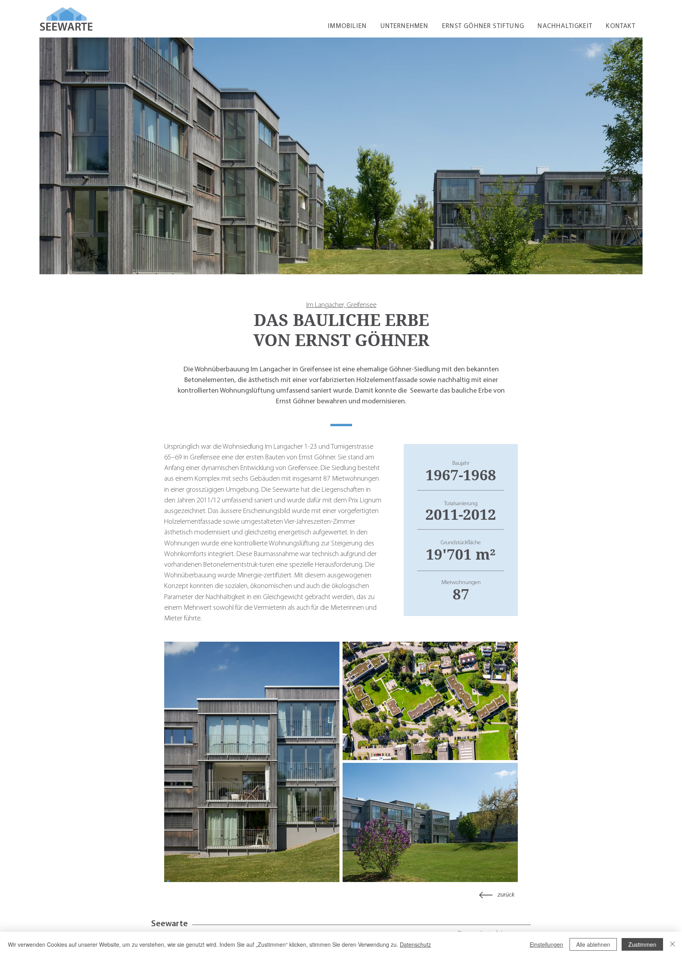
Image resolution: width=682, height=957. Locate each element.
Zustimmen (642, 944)
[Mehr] (485, 895)
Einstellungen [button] (546, 944)
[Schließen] (672, 944)
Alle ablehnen (593, 944)
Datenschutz (415, 944)
